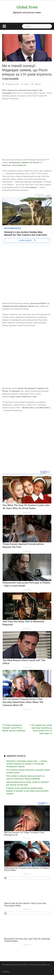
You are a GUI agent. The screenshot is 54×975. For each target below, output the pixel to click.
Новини (38, 84)
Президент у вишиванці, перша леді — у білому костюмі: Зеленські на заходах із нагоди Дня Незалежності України (26, 764)
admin (26, 84)
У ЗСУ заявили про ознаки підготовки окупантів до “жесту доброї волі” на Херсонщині (41, 729)
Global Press (27, 7)
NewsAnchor (42, 964)
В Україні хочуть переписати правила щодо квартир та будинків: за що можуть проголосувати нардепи (27, 791)
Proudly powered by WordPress (15, 964)
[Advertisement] (27, 129)
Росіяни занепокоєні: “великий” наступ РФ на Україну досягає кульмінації (14, 728)
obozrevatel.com (19, 165)
